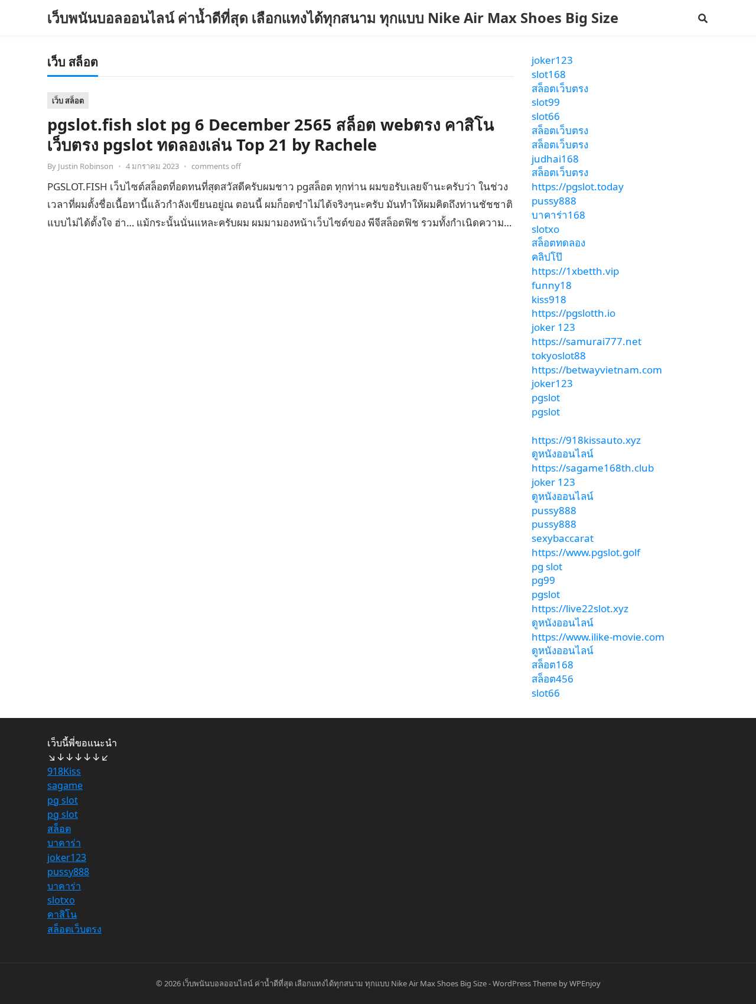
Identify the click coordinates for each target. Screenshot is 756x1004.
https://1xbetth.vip (575, 271)
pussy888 (554, 200)
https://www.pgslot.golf (586, 552)
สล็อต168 (552, 664)
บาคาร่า (64, 842)
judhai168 (555, 158)
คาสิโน (62, 914)
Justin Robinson (85, 166)
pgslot (546, 397)
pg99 (543, 580)
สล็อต (59, 828)
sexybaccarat (563, 538)
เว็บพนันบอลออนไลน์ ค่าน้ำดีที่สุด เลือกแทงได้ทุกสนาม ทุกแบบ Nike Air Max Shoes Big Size (332, 17)
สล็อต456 (552, 678)
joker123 (552, 60)
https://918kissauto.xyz (586, 440)
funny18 (552, 285)
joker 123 (553, 327)
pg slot (547, 566)
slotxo (545, 229)
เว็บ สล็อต (68, 100)
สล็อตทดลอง (558, 242)
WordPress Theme (525, 983)
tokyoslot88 (559, 355)
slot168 (549, 74)
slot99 (546, 102)
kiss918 (549, 299)
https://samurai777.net (586, 341)
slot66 (546, 116)
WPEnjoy (585, 983)
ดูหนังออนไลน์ (563, 453)
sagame (65, 785)
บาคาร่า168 (558, 215)
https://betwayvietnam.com (597, 369)
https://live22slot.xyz (580, 608)
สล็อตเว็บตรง (560, 88)
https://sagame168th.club (593, 468)
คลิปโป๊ (547, 257)
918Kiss (64, 771)
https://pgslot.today (578, 186)
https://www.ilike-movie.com (598, 637)
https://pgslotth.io (573, 313)
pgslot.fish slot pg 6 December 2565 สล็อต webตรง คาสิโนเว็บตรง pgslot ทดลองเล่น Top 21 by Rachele (270, 134)
